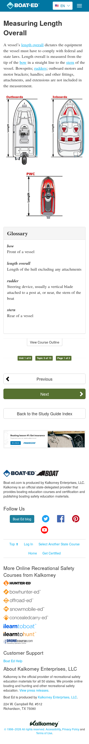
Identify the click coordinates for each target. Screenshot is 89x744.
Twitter (45, 518)
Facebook (60, 518)
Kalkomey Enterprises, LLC (57, 697)
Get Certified (51, 553)
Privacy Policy (70, 729)
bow (23, 62)
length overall (32, 44)
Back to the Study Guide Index (44, 413)
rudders (40, 68)
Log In (28, 544)
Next (44, 394)
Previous (44, 379)
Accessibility (53, 729)
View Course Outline (44, 342)
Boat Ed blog (22, 519)
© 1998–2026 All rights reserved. (24, 729)
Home (32, 553)
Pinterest (75, 518)
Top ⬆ (13, 544)
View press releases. (34, 690)
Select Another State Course (59, 544)
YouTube (44, 530)
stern (70, 62)
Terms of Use (44, 733)
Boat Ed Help (12, 661)
